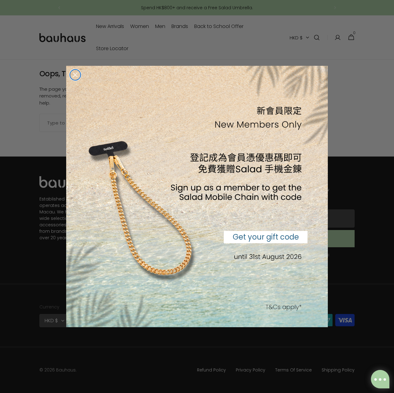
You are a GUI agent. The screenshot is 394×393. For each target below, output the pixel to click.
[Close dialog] (75, 74)
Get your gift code (266, 237)
